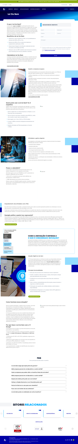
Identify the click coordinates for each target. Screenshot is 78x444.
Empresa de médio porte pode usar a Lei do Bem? (24, 379)
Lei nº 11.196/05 (16, 26)
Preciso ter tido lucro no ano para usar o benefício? (24, 385)
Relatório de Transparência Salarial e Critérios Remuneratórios (20, 442)
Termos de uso (27, 441)
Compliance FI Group (34, 441)
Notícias (44, 9)
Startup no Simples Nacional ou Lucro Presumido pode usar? (26, 382)
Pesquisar (65, 4)
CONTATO (72, 9)
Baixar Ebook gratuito (34, 296)
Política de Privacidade (50, 50)
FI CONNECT (5, 4)
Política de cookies (21, 441)
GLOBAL (9, 4)
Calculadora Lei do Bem (10, 224)
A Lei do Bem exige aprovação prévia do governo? (24, 365)
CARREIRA (66, 9)
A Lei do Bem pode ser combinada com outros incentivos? (26, 392)
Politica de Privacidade (13, 441)
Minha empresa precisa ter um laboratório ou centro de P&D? (27, 369)
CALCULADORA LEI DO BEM (13, 66)
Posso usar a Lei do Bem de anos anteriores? (22, 388)
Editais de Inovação (24, 9)
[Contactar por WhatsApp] (73, 440)
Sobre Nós (10, 9)
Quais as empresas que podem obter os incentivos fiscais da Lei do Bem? (30, 372)
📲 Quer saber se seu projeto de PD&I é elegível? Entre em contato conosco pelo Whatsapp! (38, 1)
